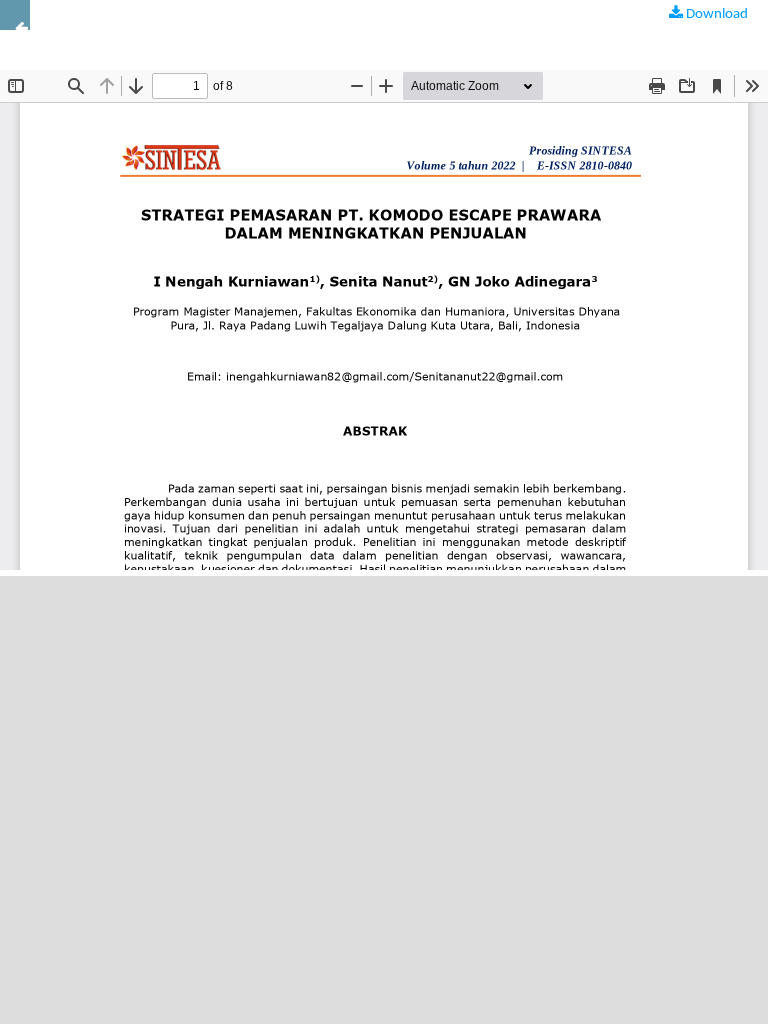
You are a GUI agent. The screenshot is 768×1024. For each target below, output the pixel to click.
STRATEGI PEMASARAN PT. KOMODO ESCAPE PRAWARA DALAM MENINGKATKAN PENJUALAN (303, 29)
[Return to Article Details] (15, 15)
